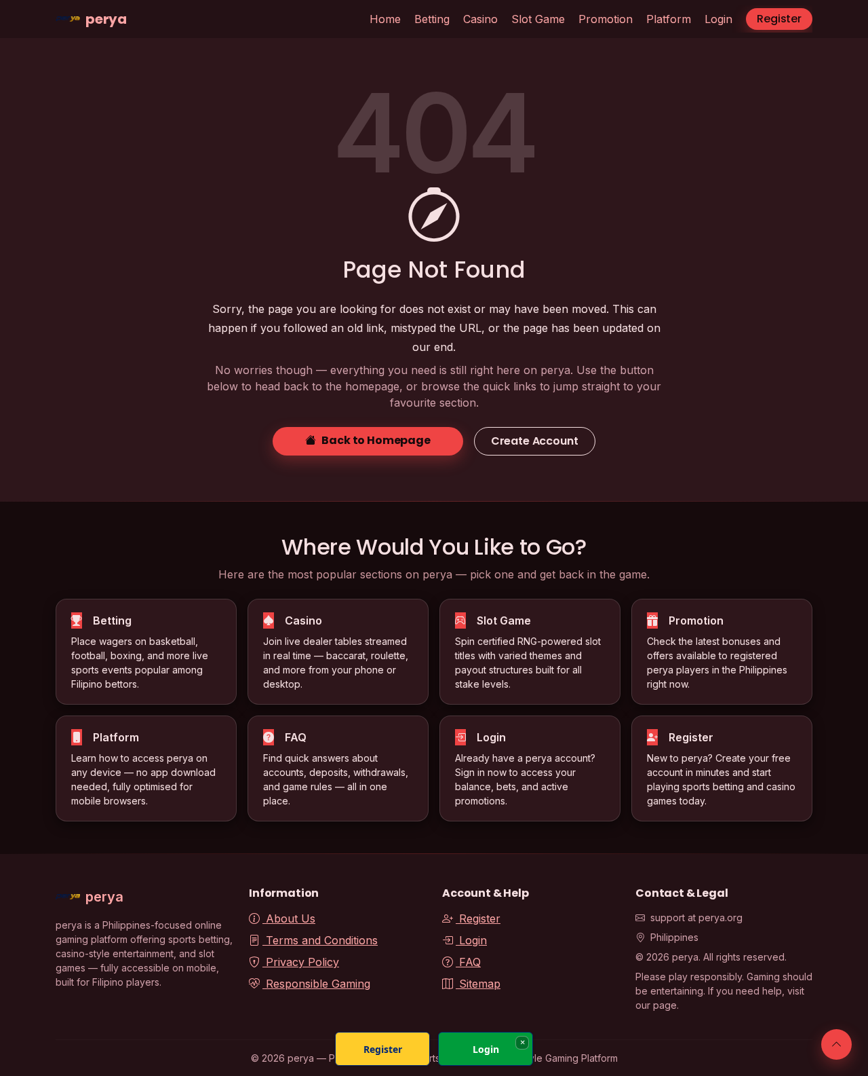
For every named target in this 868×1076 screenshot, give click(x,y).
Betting (432, 19)
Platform (668, 19)
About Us (288, 918)
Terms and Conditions (320, 940)
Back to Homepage (375, 440)
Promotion (605, 19)
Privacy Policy (300, 962)
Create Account (534, 441)
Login (718, 19)
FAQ (468, 962)
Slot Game (538, 19)
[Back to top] (836, 1044)
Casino (480, 19)
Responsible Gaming (316, 983)
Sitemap (478, 983)
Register (779, 18)
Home (385, 19)
